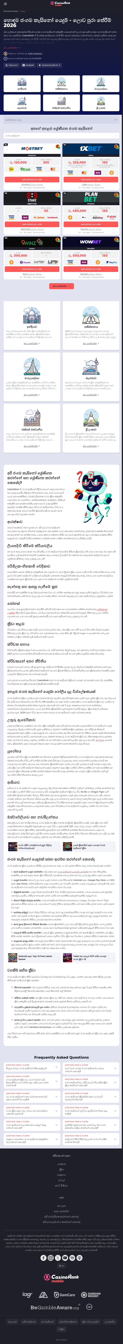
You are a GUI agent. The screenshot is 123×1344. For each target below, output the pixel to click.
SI (59, 1272)
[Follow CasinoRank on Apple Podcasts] (79, 1265)
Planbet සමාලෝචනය (90, 229)
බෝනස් (61, 1171)
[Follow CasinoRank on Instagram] (50, 1265)
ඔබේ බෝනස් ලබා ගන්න (32, 179)
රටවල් (60, 1187)
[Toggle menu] (5, 4)
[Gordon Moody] (90, 1302)
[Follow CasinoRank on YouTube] (65, 1265)
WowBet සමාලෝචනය (90, 274)
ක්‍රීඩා (61, 1176)
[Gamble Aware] (55, 1314)
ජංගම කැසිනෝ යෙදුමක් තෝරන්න (73, 875)
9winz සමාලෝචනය (31, 274)
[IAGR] (27, 1302)
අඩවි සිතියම (60, 1192)
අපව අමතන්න (61, 1218)
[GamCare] (64, 1302)
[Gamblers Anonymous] (43, 1302)
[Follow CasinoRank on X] (57, 1265)
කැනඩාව (19, 743)
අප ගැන (61, 1212)
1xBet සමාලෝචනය (90, 184)
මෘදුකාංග (61, 1181)
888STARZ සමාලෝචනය (31, 229)
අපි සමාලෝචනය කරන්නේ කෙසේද (61, 1229)
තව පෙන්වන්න (59, 286)
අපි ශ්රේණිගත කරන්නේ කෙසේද (61, 1223)
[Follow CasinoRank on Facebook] (43, 1265)
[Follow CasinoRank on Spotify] (72, 1265)
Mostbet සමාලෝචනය (32, 184)
